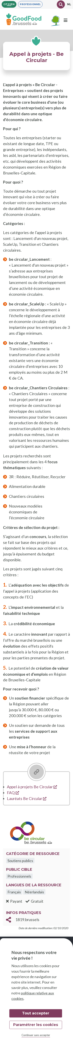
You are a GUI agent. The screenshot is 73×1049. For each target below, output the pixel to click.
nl (69, 4)
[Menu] (65, 20)
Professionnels (19, 876)
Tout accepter (35, 1013)
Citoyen (9, 4)
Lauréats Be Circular (26, 798)
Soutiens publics (20, 860)
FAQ (13, 792)
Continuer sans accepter (35, 1035)
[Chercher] (61, 4)
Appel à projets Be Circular (32, 786)
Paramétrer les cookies (35, 1025)
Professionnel (30, 4)
